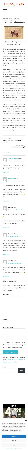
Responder (6, 172)
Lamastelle (11, 179)
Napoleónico (18, 20)
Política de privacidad (18, 448)
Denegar (14, 441)
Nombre (5, 320)
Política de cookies (9, 448)
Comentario (6, 294)
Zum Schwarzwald (13, 159)
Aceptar (14, 436)
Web (4, 335)
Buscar (4, 367)
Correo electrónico (8, 327)
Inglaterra (12, 20)
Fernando (11, 234)
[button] (25, 420)
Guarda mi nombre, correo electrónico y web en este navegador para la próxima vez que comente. (14, 344)
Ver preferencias (14, 445)
